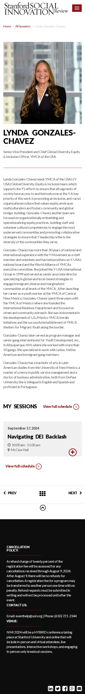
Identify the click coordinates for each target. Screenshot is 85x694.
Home (7, 26)
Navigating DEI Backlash (37, 436)
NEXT (72, 493)
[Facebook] (64, 688)
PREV (12, 493)
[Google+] (71, 688)
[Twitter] (57, 688)
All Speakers (23, 26)
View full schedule (58, 406)
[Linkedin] (50, 688)
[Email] (79, 688)
